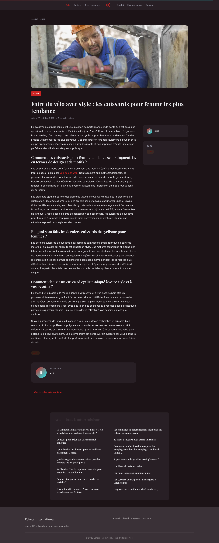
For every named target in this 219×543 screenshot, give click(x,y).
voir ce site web (69, 172)
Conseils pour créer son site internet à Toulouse (76, 441)
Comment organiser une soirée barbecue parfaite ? (78, 481)
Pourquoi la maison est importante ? (132, 472)
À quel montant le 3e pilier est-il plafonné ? (136, 459)
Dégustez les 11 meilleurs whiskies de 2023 (136, 489)
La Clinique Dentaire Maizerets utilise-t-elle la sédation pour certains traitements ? (80, 431)
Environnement (134, 5)
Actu (68, 5)
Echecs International (40, 519)
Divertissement (92, 5)
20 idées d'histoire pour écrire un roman (135, 439)
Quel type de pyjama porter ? (129, 466)
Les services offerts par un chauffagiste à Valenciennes (135, 481)
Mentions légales (131, 518)
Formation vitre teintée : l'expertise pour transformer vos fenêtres (78, 491)
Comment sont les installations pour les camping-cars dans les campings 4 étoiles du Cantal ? (137, 449)
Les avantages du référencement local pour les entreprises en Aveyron (138, 431)
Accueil (34, 19)
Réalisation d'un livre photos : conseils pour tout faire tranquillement (79, 471)
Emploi (120, 5)
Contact (147, 518)
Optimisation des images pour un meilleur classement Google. (79, 451)
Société (149, 5)
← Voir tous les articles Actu (46, 392)
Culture (77, 5)
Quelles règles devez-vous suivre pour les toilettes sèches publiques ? (78, 461)
